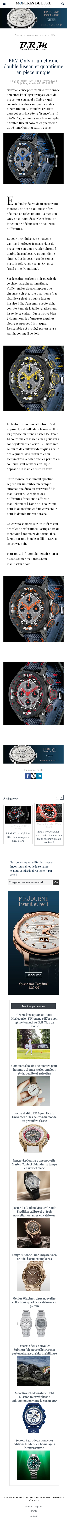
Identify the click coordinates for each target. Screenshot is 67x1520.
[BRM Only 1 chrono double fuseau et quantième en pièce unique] (33, 134)
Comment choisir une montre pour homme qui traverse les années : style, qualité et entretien (34, 1069)
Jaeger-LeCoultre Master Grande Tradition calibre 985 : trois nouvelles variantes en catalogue (34, 1211)
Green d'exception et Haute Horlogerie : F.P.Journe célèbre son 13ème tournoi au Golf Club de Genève (34, 1020)
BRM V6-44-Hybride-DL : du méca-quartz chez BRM (18, 836)
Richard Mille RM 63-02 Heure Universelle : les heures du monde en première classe (34, 1117)
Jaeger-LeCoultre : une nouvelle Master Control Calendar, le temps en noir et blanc (34, 1164)
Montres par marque (36, 35)
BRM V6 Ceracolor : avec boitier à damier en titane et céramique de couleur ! (49, 837)
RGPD (33, 1511)
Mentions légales (33, 1506)
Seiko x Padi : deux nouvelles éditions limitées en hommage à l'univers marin (34, 1444)
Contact (33, 1516)
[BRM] (33, 46)
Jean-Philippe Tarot (23, 80)
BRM (53, 35)
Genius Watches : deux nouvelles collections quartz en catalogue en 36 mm (34, 1302)
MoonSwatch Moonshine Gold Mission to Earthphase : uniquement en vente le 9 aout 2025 (34, 1396)
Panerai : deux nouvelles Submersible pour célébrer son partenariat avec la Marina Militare (34, 1349)
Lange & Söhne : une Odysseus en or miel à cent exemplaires (34, 1256)
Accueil (18, 35)
